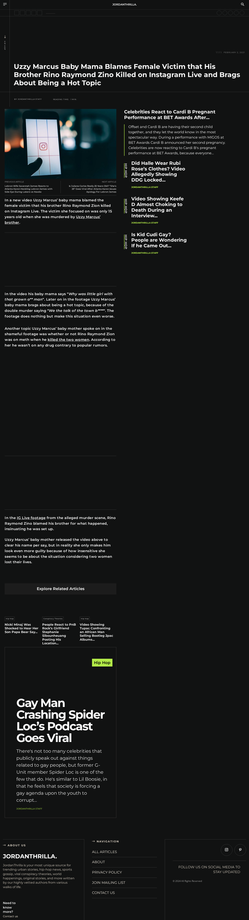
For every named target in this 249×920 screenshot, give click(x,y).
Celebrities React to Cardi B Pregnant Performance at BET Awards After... (169, 114)
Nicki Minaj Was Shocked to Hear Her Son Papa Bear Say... (21, 628)
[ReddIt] (61, 577)
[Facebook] (24, 577)
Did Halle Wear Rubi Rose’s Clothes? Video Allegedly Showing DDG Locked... (158, 171)
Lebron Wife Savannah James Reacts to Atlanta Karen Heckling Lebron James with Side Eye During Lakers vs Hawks (28, 189)
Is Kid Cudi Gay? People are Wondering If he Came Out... (159, 240)
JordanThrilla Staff (30, 99)
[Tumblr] (70, 577)
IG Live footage (31, 518)
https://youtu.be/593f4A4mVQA (24, 355)
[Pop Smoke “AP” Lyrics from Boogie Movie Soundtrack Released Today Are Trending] (225, 13)
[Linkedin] (51, 577)
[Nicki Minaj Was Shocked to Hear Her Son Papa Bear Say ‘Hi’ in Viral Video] (23, 605)
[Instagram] (226, 850)
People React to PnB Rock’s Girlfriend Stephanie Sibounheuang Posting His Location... (59, 634)
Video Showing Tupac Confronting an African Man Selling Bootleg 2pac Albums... (96, 632)
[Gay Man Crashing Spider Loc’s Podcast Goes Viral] (60, 679)
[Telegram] (79, 577)
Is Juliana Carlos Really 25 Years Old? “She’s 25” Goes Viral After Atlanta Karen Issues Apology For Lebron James (92, 189)
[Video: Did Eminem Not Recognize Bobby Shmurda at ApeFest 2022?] (39, 13)
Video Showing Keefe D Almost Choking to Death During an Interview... (157, 207)
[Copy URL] (97, 577)
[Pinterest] (42, 577)
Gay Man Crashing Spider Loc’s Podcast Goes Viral (60, 720)
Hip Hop (5, 45)
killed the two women (68, 340)
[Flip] (88, 577)
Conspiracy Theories (53, 619)
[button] (242, 4)
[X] (33, 577)
